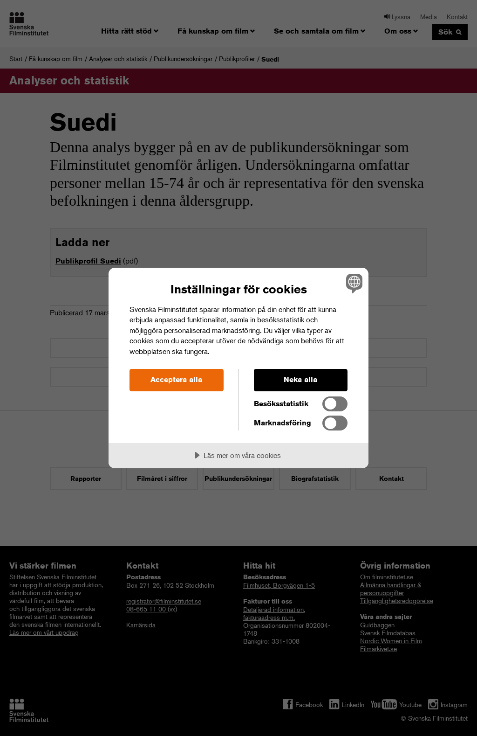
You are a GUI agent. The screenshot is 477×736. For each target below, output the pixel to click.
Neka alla (300, 379)
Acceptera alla (176, 379)
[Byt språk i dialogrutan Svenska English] (353, 283)
